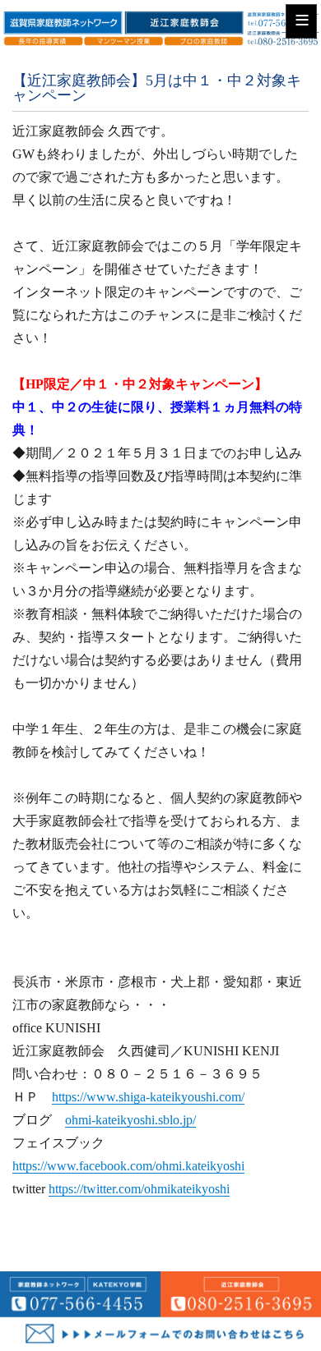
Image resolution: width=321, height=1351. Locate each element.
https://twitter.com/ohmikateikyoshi (139, 1189)
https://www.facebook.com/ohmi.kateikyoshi (128, 1166)
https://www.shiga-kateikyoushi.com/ (148, 1097)
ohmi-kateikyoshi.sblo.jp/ (130, 1120)
